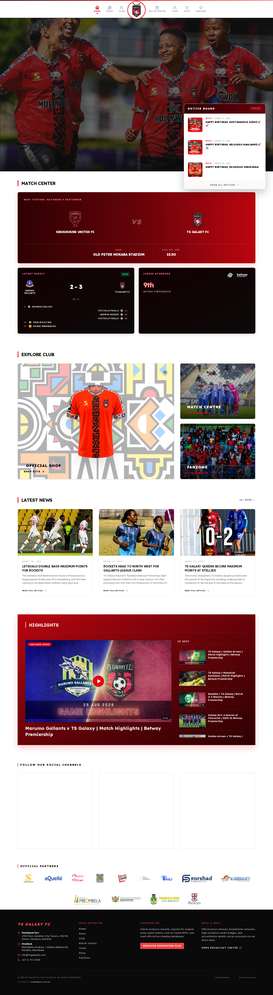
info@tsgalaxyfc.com (34, 955)
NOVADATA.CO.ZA (40, 982)
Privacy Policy (222, 977)
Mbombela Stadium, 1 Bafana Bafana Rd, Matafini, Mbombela (45, 949)
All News (246, 500)
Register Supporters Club (162, 946)
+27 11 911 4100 (31, 959)
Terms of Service (247, 977)
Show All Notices (222, 185)
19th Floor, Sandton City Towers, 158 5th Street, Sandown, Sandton (45, 937)
